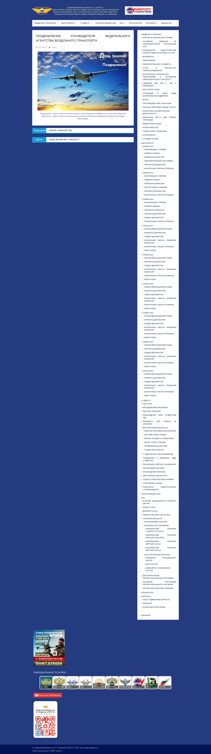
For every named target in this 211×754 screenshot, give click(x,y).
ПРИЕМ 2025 (148, 342)
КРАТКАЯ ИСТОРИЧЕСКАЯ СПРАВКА (158, 38)
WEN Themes (56, 751)
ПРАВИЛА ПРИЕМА (152, 153)
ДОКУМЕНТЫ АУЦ (150, 511)
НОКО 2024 (147, 404)
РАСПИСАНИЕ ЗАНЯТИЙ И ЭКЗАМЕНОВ (159, 464)
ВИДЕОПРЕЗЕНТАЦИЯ (152, 124)
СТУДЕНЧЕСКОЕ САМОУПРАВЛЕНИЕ (158, 454)
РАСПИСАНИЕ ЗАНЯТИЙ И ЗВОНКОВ (158, 588)
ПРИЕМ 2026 (148, 371)
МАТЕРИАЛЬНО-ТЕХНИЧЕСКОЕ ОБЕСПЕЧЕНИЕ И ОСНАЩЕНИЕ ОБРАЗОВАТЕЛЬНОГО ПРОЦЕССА (159, 76)
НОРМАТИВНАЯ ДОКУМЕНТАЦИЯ (158, 229)
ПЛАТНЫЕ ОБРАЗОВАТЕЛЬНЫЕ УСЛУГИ (159, 107)
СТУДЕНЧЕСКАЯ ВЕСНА (154, 450)
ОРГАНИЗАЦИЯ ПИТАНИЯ (153, 468)
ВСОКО (146, 100)
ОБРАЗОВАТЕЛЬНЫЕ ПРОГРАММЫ (158, 161)
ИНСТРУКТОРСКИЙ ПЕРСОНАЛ (157, 555)
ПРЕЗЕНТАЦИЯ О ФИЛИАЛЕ (155, 187)
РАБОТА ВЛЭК (150, 250)
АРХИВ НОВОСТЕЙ (150, 127)
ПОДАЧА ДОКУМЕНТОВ (153, 218)
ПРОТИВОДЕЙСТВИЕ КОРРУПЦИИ (157, 103)
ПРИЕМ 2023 (148, 284)
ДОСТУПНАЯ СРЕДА (151, 89)
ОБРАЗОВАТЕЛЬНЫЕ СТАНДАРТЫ (157, 64)
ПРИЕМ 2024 (148, 313)
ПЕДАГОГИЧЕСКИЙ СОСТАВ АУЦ (156, 515)
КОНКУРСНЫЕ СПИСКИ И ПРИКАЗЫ (159, 168)
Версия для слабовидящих (50, 695)
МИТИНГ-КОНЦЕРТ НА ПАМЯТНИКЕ (159, 438)
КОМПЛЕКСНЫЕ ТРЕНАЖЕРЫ (156, 526)
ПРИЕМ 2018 (148, 146)
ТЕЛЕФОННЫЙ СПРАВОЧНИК (155, 131)
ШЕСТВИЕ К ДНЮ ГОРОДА (155, 435)
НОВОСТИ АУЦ (149, 507)
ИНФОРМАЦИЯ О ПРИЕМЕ (155, 150)
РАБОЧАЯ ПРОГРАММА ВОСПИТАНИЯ (160, 431)
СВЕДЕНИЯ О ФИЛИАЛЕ (45, 23)
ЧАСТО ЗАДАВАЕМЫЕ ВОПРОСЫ (156, 600)
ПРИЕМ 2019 (148, 173)
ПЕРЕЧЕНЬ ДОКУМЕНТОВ (154, 165)
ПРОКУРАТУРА (135, 23)
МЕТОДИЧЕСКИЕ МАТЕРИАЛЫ (155, 407)
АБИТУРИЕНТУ (68, 23)
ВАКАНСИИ (166, 23)
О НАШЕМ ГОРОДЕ (150, 139)
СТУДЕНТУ (85, 23)
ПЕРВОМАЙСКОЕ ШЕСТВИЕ (155, 446)
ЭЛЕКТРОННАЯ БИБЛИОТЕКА (155, 476)
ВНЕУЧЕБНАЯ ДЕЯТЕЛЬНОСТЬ (155, 428)
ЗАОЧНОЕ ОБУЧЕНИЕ (152, 411)
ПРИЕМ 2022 (148, 255)
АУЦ (121, 23)
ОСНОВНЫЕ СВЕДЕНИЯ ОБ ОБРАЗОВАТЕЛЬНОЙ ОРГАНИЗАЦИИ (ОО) (159, 43)
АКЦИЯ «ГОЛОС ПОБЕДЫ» (155, 442)
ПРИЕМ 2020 (148, 199)
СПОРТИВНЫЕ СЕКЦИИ (152, 483)
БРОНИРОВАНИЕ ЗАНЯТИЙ (155, 522)
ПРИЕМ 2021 (148, 226)
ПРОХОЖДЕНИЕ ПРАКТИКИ (154, 472)
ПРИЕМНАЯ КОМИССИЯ (154, 157)
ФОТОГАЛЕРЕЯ (149, 135)
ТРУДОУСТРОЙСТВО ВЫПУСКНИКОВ (158, 479)
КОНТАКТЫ (151, 23)
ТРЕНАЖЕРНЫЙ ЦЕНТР (152, 519)
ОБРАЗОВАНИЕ (149, 60)
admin (54, 47)
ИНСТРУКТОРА (152, 564)
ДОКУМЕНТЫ (148, 57)
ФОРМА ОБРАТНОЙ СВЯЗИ (154, 607)
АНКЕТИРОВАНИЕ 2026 (105, 23)
